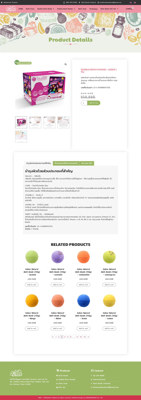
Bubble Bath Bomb (44, 9)
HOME (21, 9)
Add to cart (94, 103)
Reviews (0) (86, 163)
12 (81, 337)
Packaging (93, 9)
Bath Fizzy (30, 9)
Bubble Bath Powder (65, 9)
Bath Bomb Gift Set (108, 9)
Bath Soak (82, 9)
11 (77, 337)
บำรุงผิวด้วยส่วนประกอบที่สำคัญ (38, 163)
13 (84, 337)
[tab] (38, 163)
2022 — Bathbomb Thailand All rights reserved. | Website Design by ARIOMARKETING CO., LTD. (70, 398)
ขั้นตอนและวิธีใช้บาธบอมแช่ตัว (66, 163)
